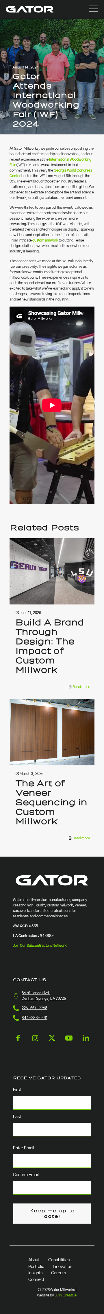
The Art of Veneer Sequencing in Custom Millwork (51, 802)
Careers (58, 1273)
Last (17, 1117)
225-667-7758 (34, 1008)
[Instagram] (35, 1043)
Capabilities (59, 1260)
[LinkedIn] (86, 1043)
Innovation (62, 1267)
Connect (36, 1280)
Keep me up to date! (52, 1213)
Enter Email (23, 1148)
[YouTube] (69, 1043)
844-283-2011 (34, 1018)
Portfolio (36, 1267)
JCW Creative (66, 1295)
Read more (81, 687)
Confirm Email (26, 1175)
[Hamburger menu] (93, 9)
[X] (51, 1043)
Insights (35, 1273)
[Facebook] (18, 1043)
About (34, 1260)
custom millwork (45, 240)
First (17, 1090)
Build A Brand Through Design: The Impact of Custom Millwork (49, 646)
